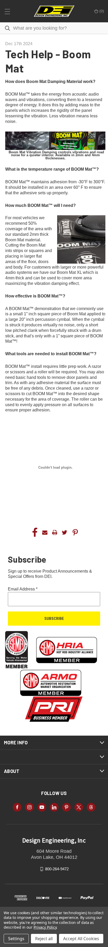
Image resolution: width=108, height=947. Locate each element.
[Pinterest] (75, 532)
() (101, 11)
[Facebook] (34, 532)
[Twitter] (64, 532)
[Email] (44, 532)
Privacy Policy (45, 927)
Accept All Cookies (81, 938)
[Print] (54, 532)
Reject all (44, 938)
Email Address (22, 589)
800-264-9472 (57, 869)
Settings (16, 938)
